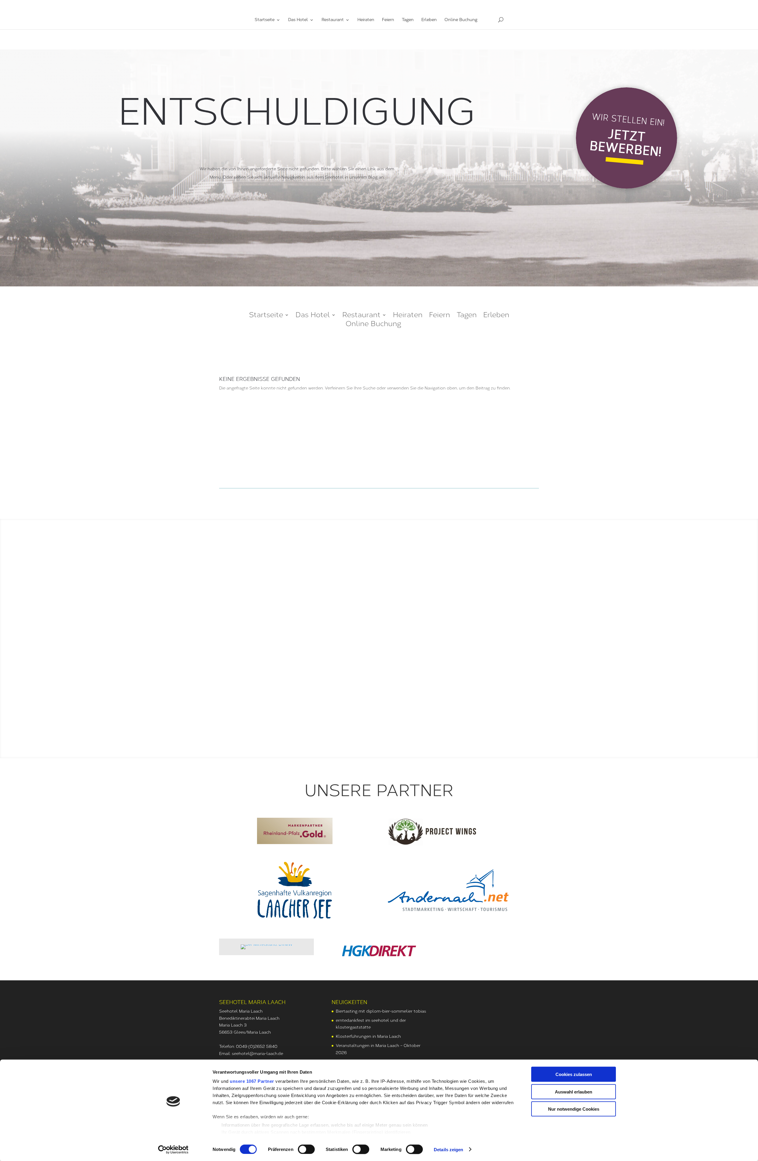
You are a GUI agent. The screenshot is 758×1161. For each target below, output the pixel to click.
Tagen (408, 20)
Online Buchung (460, 20)
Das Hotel (298, 20)
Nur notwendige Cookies (573, 1109)
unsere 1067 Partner (252, 1081)
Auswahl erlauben (573, 1091)
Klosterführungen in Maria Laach (368, 1036)
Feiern (388, 20)
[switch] (306, 1149)
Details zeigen (448, 1149)
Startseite (264, 20)
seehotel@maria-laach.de (257, 1053)
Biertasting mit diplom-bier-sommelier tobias (381, 1011)
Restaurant (333, 20)
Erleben (429, 20)
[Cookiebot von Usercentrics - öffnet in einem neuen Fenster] (173, 1149)
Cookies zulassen (573, 1074)
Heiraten (365, 20)
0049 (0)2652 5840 (256, 1046)
